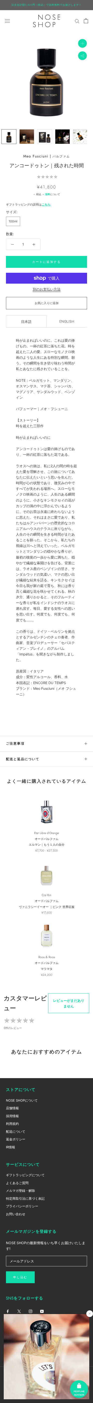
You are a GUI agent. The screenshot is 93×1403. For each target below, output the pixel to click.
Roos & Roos (46, 957)
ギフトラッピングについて (25, 1175)
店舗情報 (12, 1108)
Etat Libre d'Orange (46, 833)
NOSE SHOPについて (22, 1100)
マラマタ (47, 969)
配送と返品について (22, 759)
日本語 (26, 321)
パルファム (61, 156)
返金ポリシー (15, 1139)
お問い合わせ (15, 1214)
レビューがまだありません (68, 1003)
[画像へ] (8, 136)
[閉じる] (89, 1313)
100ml (13, 221)
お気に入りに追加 (47, 303)
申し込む (20, 1277)
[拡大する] (82, 43)
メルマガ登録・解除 (20, 1191)
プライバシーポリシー (22, 1206)
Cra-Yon (46, 895)
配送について (15, 1131)
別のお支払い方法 (47, 289)
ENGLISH (66, 321)
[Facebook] (7, 1311)
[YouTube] (42, 1311)
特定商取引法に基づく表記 (25, 1198)
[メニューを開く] (7, 20)
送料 (47, 194)
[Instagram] (30, 1311)
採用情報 (12, 1116)
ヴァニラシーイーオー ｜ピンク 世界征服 (46, 907)
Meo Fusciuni (35, 156)
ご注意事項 (15, 743)
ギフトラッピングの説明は (28, 204)
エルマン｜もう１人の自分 (46, 844)
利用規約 (12, 1124)
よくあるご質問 (17, 1183)
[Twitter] (19, 1311)
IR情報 (10, 1147)
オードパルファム (47, 839)
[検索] (77, 21)
